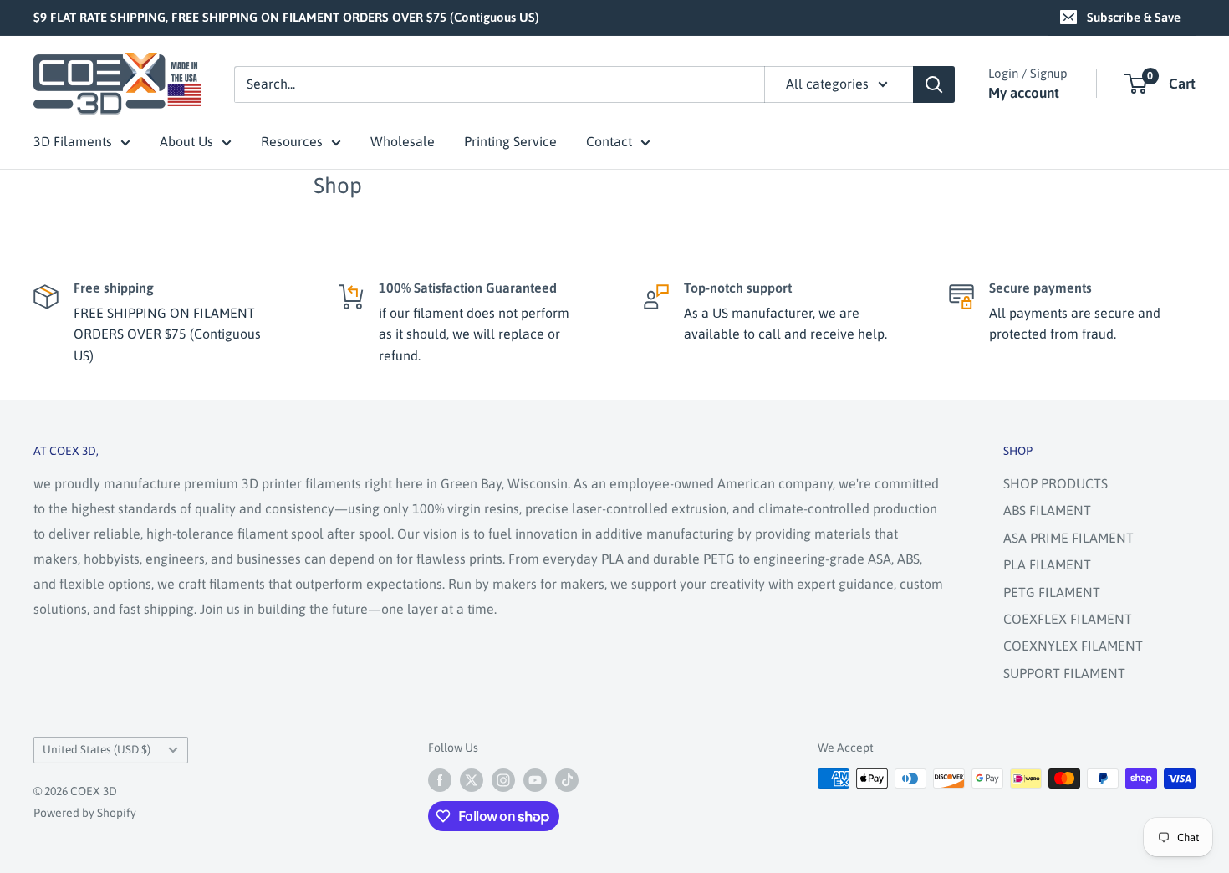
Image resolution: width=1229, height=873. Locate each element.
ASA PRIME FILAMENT (1068, 537)
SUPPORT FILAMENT (1064, 673)
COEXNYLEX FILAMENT (1073, 645)
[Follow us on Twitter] (471, 780)
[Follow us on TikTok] (567, 780)
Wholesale (402, 141)
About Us (186, 141)
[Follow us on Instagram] (503, 780)
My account (1023, 92)
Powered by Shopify (84, 812)
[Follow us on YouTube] (535, 780)
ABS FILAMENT (1047, 510)
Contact (609, 141)
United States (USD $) (96, 749)
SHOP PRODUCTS (1055, 483)
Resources (292, 141)
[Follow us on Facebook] (439, 780)
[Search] (934, 84)
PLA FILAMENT (1047, 564)
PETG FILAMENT (1051, 592)
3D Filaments (72, 141)
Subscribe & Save (1134, 17)
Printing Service (510, 141)
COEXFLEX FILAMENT (1067, 618)
